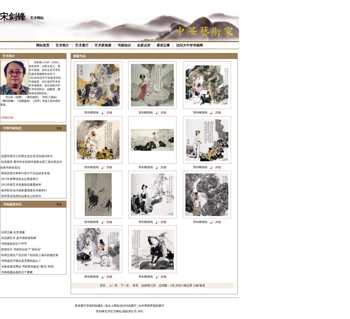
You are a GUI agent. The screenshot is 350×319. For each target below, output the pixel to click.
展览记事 (163, 45)
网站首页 (43, 45)
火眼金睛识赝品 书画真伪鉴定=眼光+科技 (27, 263)
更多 (59, 128)
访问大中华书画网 (189, 45)
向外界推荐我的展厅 (151, 305)
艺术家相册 (103, 45)
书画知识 (124, 45)
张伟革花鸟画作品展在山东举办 (21, 192)
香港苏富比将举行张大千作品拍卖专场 (25, 170)
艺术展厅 (82, 45)
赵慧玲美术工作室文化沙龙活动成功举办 (27, 152)
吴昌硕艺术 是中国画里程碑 (18, 234)
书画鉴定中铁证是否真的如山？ (21, 257)
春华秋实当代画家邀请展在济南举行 (24, 187)
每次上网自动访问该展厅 (121, 305)
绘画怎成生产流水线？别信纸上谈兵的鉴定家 (29, 251)
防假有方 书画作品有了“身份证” (21, 246)
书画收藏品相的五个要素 (17, 268)
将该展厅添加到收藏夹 (89, 305)
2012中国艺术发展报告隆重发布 (21, 181)
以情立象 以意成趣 (13, 229)
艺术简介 (62, 45)
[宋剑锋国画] (98, 105)
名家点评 (143, 45)
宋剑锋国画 (91, 112)
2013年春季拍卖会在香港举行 (19, 175)
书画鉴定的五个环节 (14, 240)
